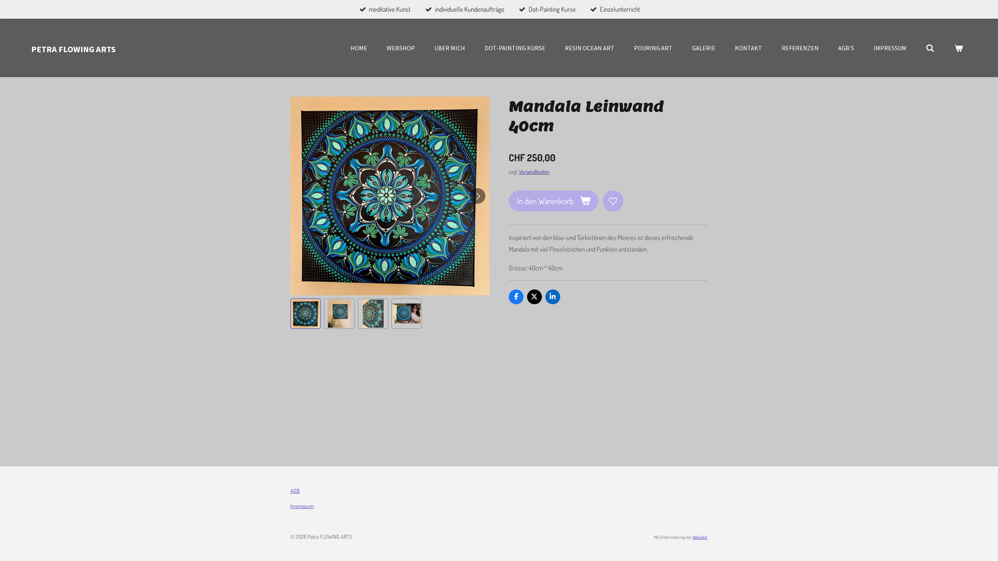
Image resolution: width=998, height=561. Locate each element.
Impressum (302, 506)
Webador (700, 537)
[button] (305, 313)
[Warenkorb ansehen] (959, 48)
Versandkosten (534, 171)
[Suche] (930, 48)
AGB (295, 490)
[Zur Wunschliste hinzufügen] (613, 201)
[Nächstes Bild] (477, 196)
